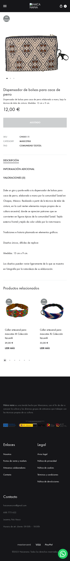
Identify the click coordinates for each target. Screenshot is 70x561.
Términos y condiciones (47, 474)
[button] (5, 360)
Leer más (10, 348)
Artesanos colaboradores (14, 467)
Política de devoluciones (48, 481)
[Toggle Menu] (5, 6)
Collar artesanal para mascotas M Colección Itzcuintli (16, 334)
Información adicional (18, 169)
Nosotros (7, 454)
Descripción (11, 160)
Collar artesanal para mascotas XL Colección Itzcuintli (51, 334)
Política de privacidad (46, 461)
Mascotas (25, 141)
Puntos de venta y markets (15, 461)
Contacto (7, 474)
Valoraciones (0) (14, 177)
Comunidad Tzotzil (30, 145)
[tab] (35, 160)
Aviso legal (42, 454)
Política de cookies (45, 467)
